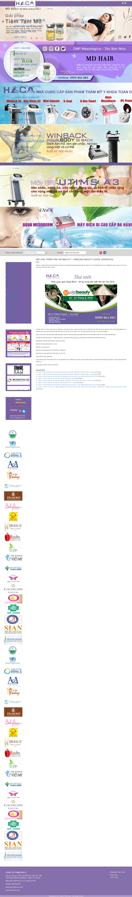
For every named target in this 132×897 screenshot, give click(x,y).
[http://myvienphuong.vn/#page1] (66, 475)
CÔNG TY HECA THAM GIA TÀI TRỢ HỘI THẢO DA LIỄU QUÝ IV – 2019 (57, 382)
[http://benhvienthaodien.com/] (66, 568)
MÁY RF (9, 271)
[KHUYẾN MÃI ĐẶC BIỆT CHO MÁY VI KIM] (18, 336)
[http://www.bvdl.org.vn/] (66, 434)
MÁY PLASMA (11, 284)
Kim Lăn (9, 310)
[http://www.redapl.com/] (66, 537)
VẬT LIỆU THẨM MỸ (12, 304)
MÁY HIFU (10, 269)
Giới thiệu (50, 9)
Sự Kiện (16, 168)
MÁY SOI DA (10, 285)
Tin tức (16, 173)
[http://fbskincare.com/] (66, 485)
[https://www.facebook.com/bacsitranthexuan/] (66, 516)
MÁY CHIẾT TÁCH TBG (13, 297)
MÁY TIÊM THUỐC (12, 267)
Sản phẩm (17, 14)
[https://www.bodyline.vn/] (66, 506)
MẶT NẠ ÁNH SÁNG (12, 282)
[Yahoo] (20, 411)
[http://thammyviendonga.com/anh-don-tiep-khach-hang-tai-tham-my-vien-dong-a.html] (66, 454)
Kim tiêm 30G (10, 308)
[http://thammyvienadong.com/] (66, 547)
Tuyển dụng (17, 178)
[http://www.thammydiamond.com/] (66, 496)
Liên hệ (16, 183)
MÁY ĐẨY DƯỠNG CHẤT (14, 265)
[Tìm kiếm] (87, 252)
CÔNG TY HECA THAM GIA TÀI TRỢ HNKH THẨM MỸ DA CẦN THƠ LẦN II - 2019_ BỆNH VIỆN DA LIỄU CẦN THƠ (67, 384)
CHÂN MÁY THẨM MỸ (13, 299)
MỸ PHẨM (9, 301)
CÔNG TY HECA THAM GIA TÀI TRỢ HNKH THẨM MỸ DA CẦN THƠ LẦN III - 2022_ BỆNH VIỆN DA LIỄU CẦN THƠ (68, 376)
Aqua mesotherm (11, 320)
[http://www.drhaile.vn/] (66, 526)
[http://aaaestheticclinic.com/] (66, 465)
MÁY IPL (9, 280)
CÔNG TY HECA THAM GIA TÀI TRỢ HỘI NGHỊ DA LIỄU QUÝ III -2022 (56, 378)
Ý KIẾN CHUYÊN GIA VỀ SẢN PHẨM (17, 313)
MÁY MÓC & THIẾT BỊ (13, 264)
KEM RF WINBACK (12, 306)
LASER (9, 287)
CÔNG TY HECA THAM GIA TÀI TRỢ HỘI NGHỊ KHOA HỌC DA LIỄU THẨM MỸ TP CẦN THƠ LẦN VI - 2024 (66, 372)
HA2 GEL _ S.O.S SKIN (13, 317)
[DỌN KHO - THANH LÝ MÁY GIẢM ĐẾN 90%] (18, 346)
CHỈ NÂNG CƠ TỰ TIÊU (13, 311)
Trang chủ (50, 4)
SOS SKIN (9, 303)
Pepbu (8, 318)
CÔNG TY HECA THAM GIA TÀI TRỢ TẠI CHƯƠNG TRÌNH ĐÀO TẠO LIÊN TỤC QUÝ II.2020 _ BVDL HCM (65, 380)
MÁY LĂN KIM (11, 272)
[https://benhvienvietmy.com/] (66, 557)
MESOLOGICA (11, 315)
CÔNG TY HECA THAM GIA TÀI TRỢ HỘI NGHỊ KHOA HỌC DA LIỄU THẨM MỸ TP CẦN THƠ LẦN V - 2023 (65, 374)
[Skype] (23, 411)
